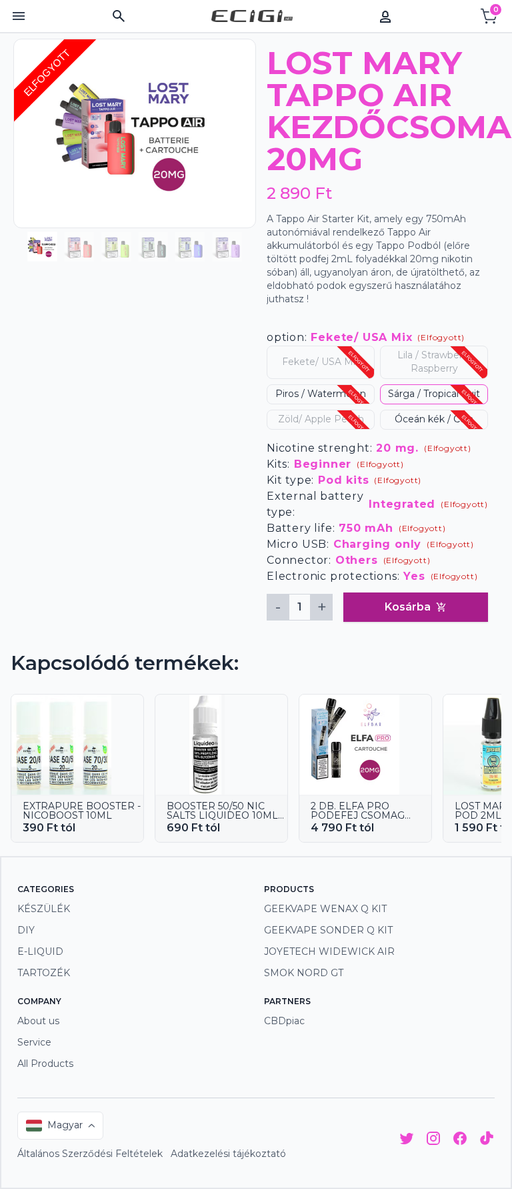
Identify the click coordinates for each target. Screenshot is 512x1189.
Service (34, 1042)
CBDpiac (284, 1021)
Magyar (65, 1125)
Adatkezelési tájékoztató (228, 1154)
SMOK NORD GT (303, 973)
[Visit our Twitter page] (407, 1140)
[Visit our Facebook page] (460, 1140)
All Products (45, 1064)
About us (38, 1021)
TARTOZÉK (43, 973)
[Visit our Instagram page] (433, 1140)
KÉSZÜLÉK (43, 909)
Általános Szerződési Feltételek (90, 1154)
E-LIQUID (40, 951)
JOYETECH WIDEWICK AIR (329, 951)
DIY (26, 930)
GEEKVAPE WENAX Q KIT (325, 909)
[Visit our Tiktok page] (487, 1140)
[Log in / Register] (385, 16)
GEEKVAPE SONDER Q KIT (328, 930)
